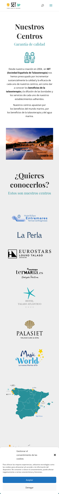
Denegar (29, 487)
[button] (55, 455)
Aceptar (29, 480)
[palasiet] (29, 158)
